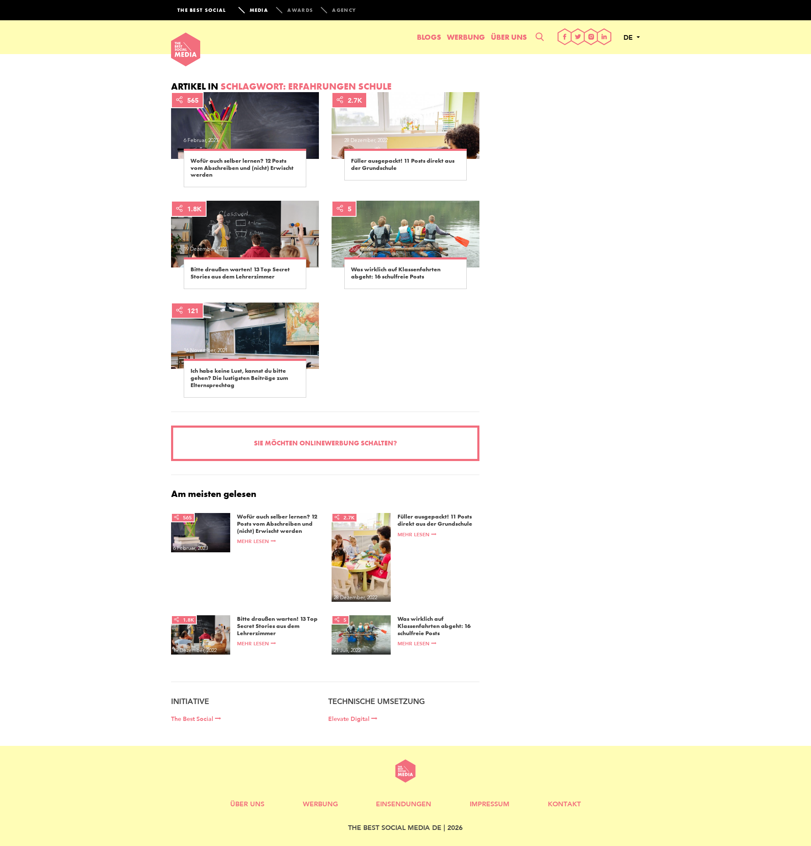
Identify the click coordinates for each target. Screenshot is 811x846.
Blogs (429, 37)
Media (259, 10)
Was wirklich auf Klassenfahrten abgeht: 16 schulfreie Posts (396, 273)
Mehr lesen (254, 541)
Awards (300, 10)
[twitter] (578, 37)
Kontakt (564, 803)
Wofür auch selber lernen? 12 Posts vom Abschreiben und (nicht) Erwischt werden (242, 167)
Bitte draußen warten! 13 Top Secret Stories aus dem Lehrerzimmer (240, 273)
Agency (344, 10)
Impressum (489, 803)
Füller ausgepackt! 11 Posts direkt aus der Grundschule (402, 164)
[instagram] (591, 37)
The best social (201, 10)
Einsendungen (403, 803)
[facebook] (565, 37)
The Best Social (193, 719)
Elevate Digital (349, 719)
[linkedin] (604, 37)
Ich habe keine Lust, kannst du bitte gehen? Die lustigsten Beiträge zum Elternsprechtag (239, 377)
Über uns (509, 37)
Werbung (466, 37)
